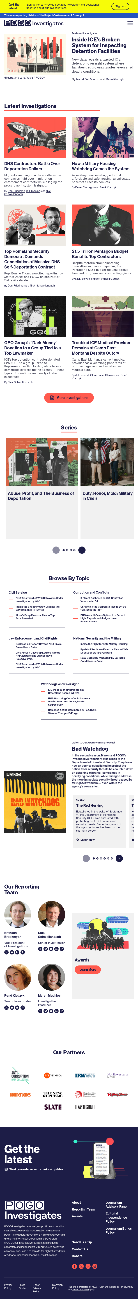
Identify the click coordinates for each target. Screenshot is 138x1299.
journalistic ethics (47, 1255)
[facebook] (74, 1266)
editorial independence (20, 1255)
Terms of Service (80, 1289)
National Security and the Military (97, 638)
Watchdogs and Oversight (60, 684)
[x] (81, 1266)
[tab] (64, 550)
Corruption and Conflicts (91, 592)
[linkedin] (88, 1266)
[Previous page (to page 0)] (56, 550)
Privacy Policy (126, 1286)
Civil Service (18, 592)
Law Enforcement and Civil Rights (33, 638)
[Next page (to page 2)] (82, 550)
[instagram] (94, 1266)
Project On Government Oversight (38, 1238)
